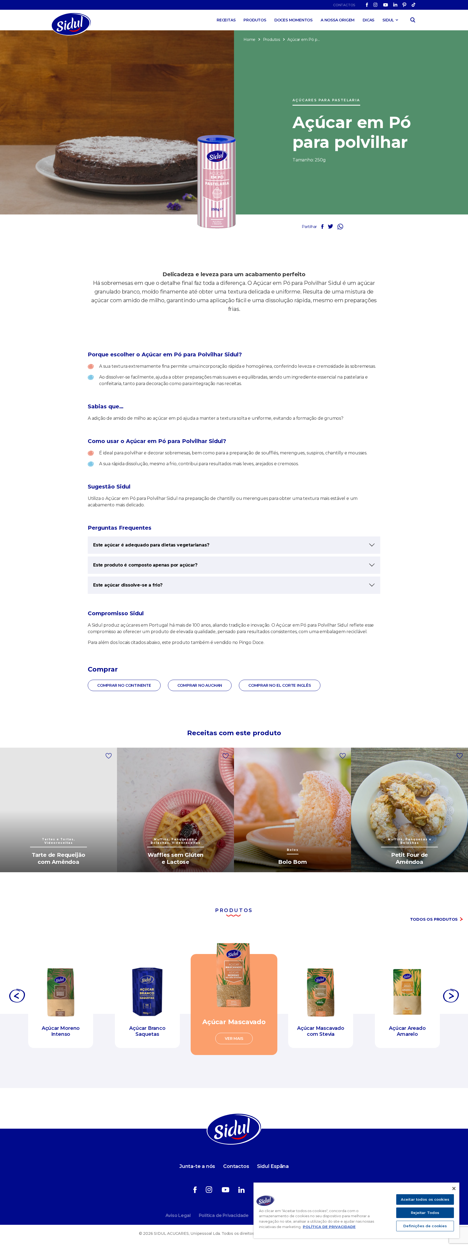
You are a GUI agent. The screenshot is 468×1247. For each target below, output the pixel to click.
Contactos (344, 5)
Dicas (368, 20)
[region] (356, 1210)
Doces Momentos (293, 20)
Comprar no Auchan (199, 685)
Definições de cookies (425, 1226)
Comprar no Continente (124, 685)
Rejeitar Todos (425, 1212)
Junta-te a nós (197, 1166)
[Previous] (17, 997)
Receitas (226, 20)
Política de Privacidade (224, 1215)
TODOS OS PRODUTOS (434, 919)
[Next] (451, 997)
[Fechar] (454, 1188)
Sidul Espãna (273, 1166)
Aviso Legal (178, 1215)
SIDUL (388, 20)
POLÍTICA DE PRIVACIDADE (329, 1227)
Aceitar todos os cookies (425, 1199)
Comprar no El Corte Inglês (279, 685)
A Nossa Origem (338, 20)
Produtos (254, 20)
